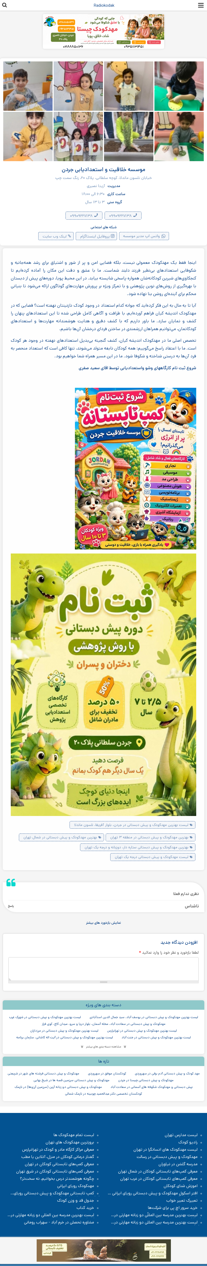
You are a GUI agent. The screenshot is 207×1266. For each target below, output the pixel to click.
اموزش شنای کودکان (181, 1186)
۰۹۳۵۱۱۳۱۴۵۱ (134, 46)
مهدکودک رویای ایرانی (75, 1186)
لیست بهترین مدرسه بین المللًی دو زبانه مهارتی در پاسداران (158, 1215)
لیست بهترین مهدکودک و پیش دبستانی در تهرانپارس (142, 1030)
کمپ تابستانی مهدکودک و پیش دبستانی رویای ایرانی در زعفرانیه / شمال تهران (56, 1193)
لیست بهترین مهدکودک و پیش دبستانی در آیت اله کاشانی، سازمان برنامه (64, 1037)
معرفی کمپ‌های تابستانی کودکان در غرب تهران (159, 1179)
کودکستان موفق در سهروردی (107, 1073)
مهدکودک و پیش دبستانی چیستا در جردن (146, 1080)
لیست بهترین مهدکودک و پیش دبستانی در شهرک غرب (45, 1017)
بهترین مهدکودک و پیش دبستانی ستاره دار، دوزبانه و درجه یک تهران (136, 847)
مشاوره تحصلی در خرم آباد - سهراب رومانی (59, 1222)
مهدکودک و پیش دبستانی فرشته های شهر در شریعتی (43, 1073)
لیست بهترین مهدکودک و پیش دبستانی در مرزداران (64, 1030)
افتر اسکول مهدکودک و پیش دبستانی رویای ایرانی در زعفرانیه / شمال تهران (155, 1193)
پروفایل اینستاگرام (95, 236)
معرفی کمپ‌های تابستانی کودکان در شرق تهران (55, 1171)
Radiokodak (104, 5)
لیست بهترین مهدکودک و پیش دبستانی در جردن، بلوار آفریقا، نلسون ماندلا (131, 825)
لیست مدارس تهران (181, 1135)
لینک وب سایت (55, 236)
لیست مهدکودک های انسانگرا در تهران (165, 1150)
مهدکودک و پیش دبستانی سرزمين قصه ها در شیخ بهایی (71, 1080)
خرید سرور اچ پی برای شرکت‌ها (173, 1208)
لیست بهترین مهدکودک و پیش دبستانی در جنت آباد (156, 1037)
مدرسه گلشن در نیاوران (178, 1164)
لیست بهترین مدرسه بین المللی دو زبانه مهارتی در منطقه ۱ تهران (55, 1215)
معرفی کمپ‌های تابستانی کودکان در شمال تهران (158, 1171)
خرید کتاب (85, 1208)
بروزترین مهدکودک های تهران (70, 1142)
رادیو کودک (188, 1142)
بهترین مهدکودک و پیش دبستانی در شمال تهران (60, 837)
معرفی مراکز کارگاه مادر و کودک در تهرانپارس (58, 1150)
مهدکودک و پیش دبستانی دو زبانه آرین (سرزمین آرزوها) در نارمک (58, 1087)
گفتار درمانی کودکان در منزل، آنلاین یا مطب (57, 1157)
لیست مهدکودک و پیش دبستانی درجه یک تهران (151, 857)
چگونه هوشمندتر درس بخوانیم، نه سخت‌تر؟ (57, 1179)
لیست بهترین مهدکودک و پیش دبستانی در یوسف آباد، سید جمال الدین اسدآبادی (143, 1017)
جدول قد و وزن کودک (75, 1200)
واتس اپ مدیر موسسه (141, 236)
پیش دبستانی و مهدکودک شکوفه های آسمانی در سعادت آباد (152, 1087)
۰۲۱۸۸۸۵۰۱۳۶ (73, 46)
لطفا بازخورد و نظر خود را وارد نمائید (169, 952)
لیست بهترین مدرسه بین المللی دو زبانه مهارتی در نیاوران (158, 1222)
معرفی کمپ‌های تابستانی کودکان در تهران (59, 1164)
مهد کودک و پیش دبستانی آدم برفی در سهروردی (167, 1073)
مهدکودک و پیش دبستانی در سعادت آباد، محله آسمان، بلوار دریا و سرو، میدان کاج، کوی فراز (103, 1024)
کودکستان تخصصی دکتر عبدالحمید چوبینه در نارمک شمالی (103, 1093)
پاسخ (11, 906)
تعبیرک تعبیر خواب (182, 1200)
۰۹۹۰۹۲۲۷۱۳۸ (121, 216)
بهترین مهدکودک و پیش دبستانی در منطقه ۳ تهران (149, 837)
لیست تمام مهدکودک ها (74, 1135)
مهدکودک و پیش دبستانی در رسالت (167, 1157)
